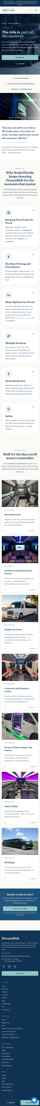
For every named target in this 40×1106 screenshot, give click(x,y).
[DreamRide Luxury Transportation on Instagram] (9, 966)
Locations (5, 995)
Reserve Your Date (20, 909)
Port (3, 1026)
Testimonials (6, 1004)
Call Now (7, 953)
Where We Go (6, 1087)
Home (4, 23)
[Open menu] (36, 10)
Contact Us (6, 1010)
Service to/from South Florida (12, 1029)
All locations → (7, 1066)
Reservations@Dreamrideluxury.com (17, 956)
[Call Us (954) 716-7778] (30, 10)
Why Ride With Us (8, 1084)
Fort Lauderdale (7, 1047)
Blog (3, 1001)
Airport (4, 1020)
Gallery (4, 998)
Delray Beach (6, 1056)
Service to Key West (9, 1031)
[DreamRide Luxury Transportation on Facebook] (4, 966)
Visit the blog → (7, 1090)
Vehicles (5, 992)
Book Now (20, 57)
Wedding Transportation (10, 1037)
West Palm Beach (8, 1059)
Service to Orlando (8, 1034)
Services (5, 989)
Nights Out (5, 1023)
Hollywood (5, 1062)
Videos (4, 1078)
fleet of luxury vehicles (23, 318)
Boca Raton (6, 1053)
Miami (4, 1050)
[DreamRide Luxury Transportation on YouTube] (15, 966)
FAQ (3, 1007)
